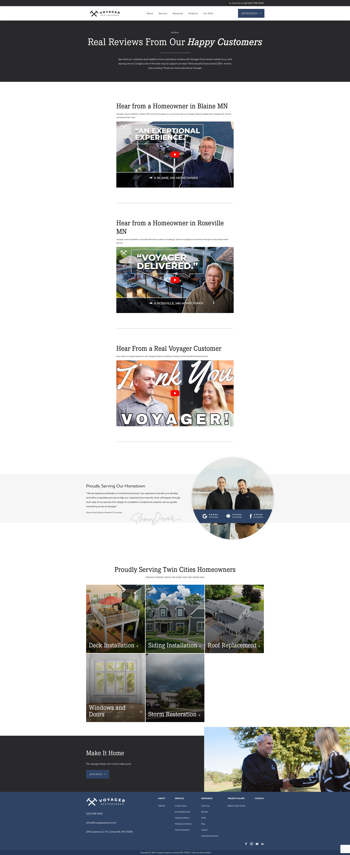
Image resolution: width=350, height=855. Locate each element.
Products (193, 13)
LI (262, 843)
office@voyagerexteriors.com (101, 822)
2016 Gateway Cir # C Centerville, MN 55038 (109, 831)
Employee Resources (209, 836)
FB (246, 843)
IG (251, 843)
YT (257, 843)
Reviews (204, 812)
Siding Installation (182, 818)
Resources (178, 13)
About (150, 13)
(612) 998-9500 (94, 813)
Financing (205, 806)
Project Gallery (236, 798)
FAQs (203, 818)
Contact (259, 798)
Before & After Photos (236, 806)
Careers (204, 830)
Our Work (208, 13)
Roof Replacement (182, 812)
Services (163, 13)
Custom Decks (181, 806)
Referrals (161, 806)
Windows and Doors (183, 824)
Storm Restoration (182, 830)
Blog (203, 824)
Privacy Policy (205, 852)
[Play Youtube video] (175, 154)
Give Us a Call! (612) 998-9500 (248, 3)
